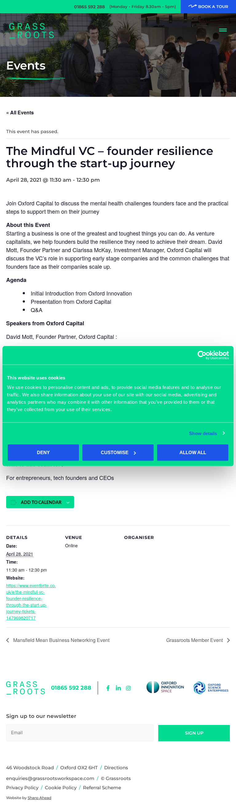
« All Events (20, 112)
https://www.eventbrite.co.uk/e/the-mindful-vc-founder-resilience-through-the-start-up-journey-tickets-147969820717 (31, 601)
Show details (203, 433)
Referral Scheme (102, 787)
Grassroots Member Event (195, 640)
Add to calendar (41, 503)
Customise (114, 452)
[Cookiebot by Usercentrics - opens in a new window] (202, 355)
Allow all (192, 452)
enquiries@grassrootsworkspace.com (50, 778)
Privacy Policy (22, 787)
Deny (43, 452)
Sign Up (194, 733)
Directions (116, 767)
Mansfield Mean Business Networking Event (60, 640)
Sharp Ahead (39, 797)
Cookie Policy (61, 787)
